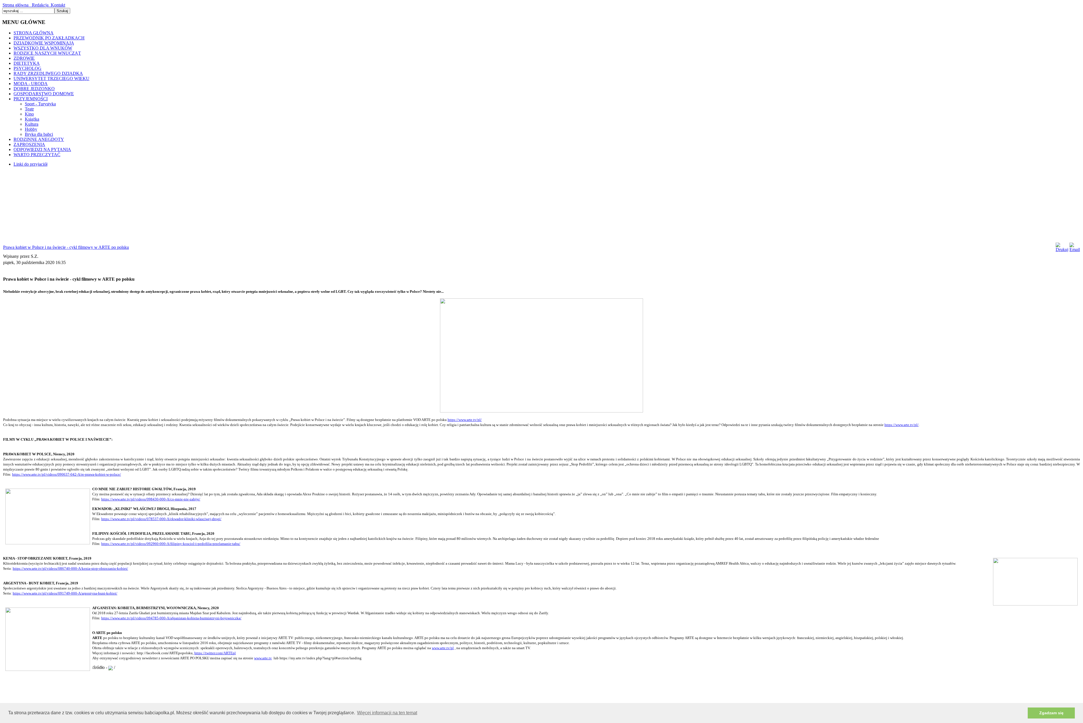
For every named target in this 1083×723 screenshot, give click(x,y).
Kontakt (57, 5)
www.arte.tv (263, 658)
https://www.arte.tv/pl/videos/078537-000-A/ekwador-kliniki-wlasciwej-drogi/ (161, 519)
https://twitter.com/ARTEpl (215, 653)
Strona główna (16, 5)
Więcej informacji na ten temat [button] (387, 712)
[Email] (1074, 249)
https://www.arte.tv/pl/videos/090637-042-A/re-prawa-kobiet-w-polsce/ (66, 474)
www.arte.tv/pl (443, 648)
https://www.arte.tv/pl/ (465, 420)
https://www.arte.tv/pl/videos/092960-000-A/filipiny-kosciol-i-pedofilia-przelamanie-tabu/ (170, 544)
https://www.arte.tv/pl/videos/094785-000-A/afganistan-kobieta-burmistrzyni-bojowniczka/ (171, 618)
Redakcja (39, 5)
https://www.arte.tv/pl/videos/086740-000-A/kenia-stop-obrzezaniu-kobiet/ (70, 568)
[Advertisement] (44, 206)
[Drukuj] (1062, 249)
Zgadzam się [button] (1051, 713)
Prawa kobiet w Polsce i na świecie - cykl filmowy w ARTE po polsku (66, 247)
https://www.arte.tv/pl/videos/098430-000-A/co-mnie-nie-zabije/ (150, 499)
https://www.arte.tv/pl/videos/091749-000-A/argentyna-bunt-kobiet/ (65, 593)
